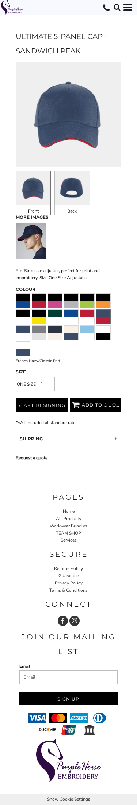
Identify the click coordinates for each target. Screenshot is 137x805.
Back (72, 211)
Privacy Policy (69, 583)
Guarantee (68, 576)
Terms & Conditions (68, 590)
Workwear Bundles (68, 526)
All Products (68, 519)
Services (69, 540)
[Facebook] (63, 621)
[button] (117, 7)
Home (69, 511)
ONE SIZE (26, 384)
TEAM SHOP (68, 533)
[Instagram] (74, 621)
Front (33, 211)
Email (24, 666)
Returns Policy (68, 568)
